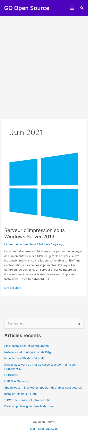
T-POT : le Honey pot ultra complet (27, 400)
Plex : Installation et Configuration (26, 345)
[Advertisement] (44, 62)
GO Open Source (26, 7)
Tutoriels (44, 244)
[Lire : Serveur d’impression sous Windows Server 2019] (44, 186)
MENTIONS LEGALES (44, 428)
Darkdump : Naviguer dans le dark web (29, 406)
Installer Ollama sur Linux (20, 393)
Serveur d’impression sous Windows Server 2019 (34, 233)
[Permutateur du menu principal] (72, 8)
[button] (82, 8)
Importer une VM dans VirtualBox (26, 358)
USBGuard (11, 375)
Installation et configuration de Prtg (27, 352)
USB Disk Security (16, 381)
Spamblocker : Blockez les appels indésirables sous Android (43, 387)
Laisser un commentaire (20, 244)
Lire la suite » (13, 288)
